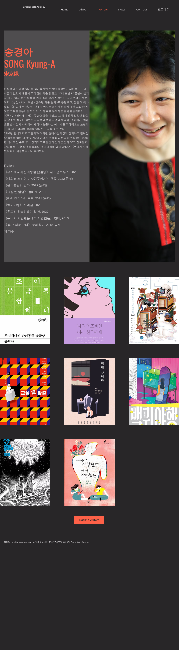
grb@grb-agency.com (22, 542)
